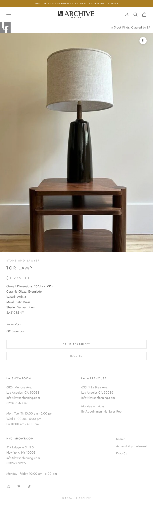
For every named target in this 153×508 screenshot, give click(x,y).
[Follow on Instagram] (8, 486)
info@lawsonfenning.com (23, 397)
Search (120, 439)
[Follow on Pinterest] (19, 486)
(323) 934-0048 (17, 403)
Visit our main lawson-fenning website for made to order (76, 3)
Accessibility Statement (131, 446)
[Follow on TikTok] (29, 486)
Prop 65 (121, 453)
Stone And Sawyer (23, 260)
